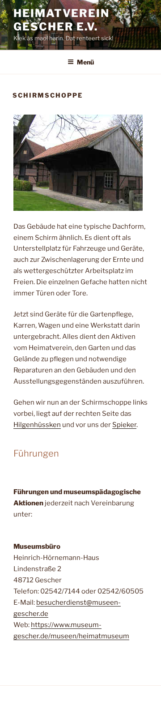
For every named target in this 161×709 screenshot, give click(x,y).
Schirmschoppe (47, 95)
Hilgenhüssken (37, 425)
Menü (85, 62)
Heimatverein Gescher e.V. (61, 20)
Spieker (124, 425)
